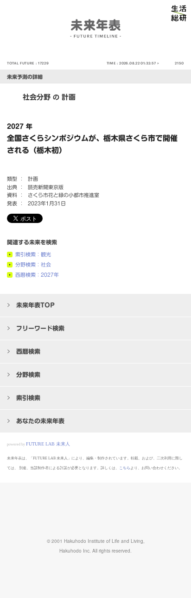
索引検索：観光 (33, 254)
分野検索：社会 (33, 264)
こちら (124, 468)
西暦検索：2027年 (37, 274)
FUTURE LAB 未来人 (48, 443)
